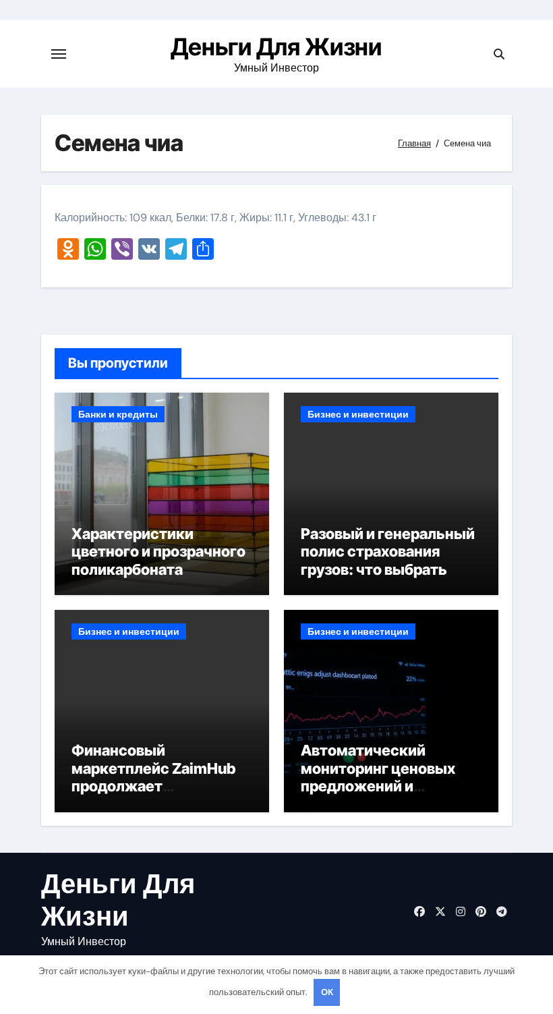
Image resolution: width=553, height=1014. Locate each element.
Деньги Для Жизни (276, 46)
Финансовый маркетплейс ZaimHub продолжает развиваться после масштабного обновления (153, 794)
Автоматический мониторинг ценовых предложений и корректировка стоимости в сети (378, 785)
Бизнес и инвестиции (358, 414)
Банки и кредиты (118, 414)
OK (327, 992)
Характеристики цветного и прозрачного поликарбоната (158, 551)
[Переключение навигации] (58, 54)
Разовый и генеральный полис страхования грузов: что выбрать (388, 551)
